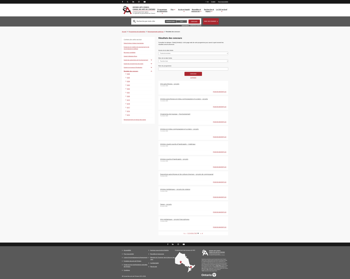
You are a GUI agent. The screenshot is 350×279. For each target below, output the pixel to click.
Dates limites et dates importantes (134, 43)
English (213, 1)
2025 (128, 77)
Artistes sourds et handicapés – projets (174, 159)
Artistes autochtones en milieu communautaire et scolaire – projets (184, 99)
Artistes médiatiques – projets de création (175, 189)
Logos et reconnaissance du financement (135, 257)
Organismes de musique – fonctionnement (175, 114)
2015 (128, 115)
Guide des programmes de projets (133, 63)
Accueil (124, 31)
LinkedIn (133, 2)
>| (202, 233)
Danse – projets (166, 204)
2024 (128, 81)
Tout (181, 21)
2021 (128, 92)
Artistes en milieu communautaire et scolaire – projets (179, 129)
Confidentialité (154, 263)
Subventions (170, 21)
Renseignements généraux (156, 31)
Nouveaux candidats (129, 52)
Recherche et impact (209, 10)
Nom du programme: (165, 66)
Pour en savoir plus (219, 92)
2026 (128, 74)
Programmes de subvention (162, 10)
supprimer (193, 77)
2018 (128, 104)
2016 (128, 111)
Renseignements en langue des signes (135, 119)
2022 (128, 89)
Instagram (139, 2)
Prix (172, 9)
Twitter (128, 2)
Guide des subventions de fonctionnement (136, 60)
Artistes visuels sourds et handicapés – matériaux (177, 144)
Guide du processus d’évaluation (133, 67)
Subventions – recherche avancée (191, 25)
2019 (128, 100)
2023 (128, 85)
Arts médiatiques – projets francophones (174, 219)
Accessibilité (127, 250)
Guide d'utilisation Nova (130, 56)
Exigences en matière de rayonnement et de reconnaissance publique (136, 48)
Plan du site (153, 266)
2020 (128, 96)
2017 (128, 107)
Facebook (122, 2)
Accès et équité (184, 9)
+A (208, 1)
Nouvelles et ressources (196, 10)
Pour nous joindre (223, 1)
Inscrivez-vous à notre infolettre (159, 250)
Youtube (145, 2)
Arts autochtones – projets (169, 84)
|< (184, 233)
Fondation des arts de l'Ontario (132, 261)
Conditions (127, 270)
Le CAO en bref (221, 9)
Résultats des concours (131, 71)
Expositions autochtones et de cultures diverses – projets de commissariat (186, 174)
